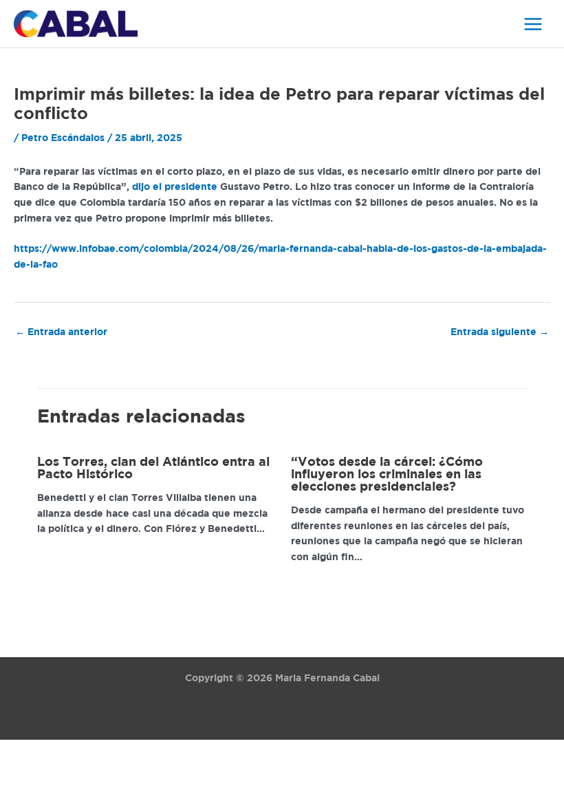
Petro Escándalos (63, 138)
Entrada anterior (61, 332)
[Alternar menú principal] (533, 23)
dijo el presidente (174, 187)
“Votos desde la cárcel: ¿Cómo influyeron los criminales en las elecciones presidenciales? (387, 475)
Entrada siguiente (500, 332)
